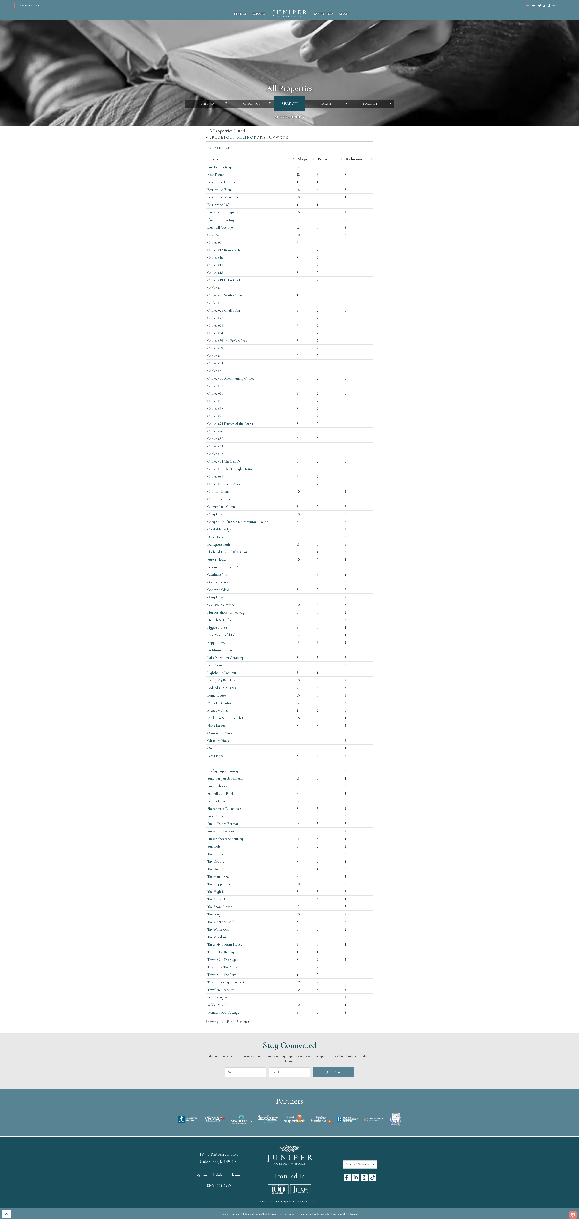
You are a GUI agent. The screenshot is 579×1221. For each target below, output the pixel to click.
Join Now (333, 1072)
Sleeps (302, 159)
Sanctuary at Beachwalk (225, 778)
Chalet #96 (215, 476)
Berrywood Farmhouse (223, 197)
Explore (259, 14)
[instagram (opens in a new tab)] (364, 1177)
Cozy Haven (216, 514)
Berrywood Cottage (221, 182)
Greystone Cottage (221, 605)
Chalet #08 (215, 242)
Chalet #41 (215, 356)
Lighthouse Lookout (221, 673)
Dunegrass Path (218, 544)
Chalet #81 (215, 446)
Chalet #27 (215, 318)
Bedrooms (325, 159)
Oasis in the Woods (221, 733)
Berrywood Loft (218, 205)
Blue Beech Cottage (221, 220)
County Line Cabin (221, 507)
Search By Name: (219, 148)
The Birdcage (216, 854)
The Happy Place (219, 884)
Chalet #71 (215, 416)
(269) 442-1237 (219, 1185)
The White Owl (218, 929)
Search (290, 103)
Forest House (216, 559)
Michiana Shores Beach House (229, 718)
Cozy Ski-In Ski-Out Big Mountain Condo (237, 522)
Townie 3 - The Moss (222, 967)
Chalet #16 (215, 257)
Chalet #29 (215, 325)
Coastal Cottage (219, 491)
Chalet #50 (215, 371)
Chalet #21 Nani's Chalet (225, 295)
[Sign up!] (544, 5)
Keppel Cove (216, 642)
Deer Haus (215, 537)
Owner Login (304, 1213)
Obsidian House (218, 741)
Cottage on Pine (219, 499)
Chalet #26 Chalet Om (223, 310)
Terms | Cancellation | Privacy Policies (282, 1201)
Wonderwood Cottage (223, 1012)
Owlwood (214, 748)
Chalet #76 (215, 431)
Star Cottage (216, 816)
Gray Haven (216, 597)
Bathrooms (354, 159)
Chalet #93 (215, 454)
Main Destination (220, 703)
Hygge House (217, 627)
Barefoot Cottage (220, 167)
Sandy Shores (217, 786)
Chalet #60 (215, 393)
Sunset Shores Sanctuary (225, 839)
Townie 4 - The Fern (221, 975)
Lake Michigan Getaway (225, 657)
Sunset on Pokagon (221, 831)
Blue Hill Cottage (220, 227)
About (344, 14)
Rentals (240, 14)
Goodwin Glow (218, 590)
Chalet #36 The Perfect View (227, 340)
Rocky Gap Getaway (222, 771)
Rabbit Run (215, 763)
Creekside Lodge (219, 529)
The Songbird (217, 914)
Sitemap (289, 1213)
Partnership (323, 14)
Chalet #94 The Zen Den (224, 461)
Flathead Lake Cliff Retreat (227, 552)
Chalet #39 (215, 348)
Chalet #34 (215, 333)
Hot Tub (316, 1201)
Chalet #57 (215, 386)
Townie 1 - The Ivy (220, 952)
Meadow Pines (217, 710)
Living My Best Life (221, 680)
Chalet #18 (215, 273)
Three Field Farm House (224, 944)
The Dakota (216, 869)
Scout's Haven (217, 801)
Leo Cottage (216, 665)
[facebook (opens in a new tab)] (347, 1177)
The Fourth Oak (219, 876)
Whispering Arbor (220, 997)
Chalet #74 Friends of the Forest (230, 423)
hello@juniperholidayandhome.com (219, 1175)
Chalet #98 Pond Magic (224, 484)
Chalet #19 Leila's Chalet (225, 280)
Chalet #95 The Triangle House (230, 469)
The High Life (217, 891)
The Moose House (220, 899)
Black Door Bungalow (223, 212)
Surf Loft (213, 846)
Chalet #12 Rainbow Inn (225, 250)
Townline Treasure (220, 990)
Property (215, 159)
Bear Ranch (215, 174)
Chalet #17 (215, 265)
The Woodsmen (218, 937)
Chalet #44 (215, 363)
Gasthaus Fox (217, 574)
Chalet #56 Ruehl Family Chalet (230, 378)
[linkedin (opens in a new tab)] (355, 1177)
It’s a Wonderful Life (221, 635)
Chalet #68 (215, 408)
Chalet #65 (215, 401)
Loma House (216, 695)
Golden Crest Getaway (223, 582)
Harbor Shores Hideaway (226, 612)
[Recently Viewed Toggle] (533, 5)
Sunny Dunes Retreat (222, 824)
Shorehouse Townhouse (224, 808)
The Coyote (215, 861)
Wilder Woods (217, 1005)
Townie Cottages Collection (227, 982)
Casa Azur (215, 235)
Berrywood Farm (219, 189)
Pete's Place (215, 756)
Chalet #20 (215, 288)
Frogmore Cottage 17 (222, 567)
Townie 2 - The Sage (222, 959)
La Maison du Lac (220, 650)
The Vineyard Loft (220, 922)
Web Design (320, 1213)
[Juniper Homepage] (527, 5)
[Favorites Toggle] (539, 5)
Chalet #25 (215, 303)
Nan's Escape (216, 725)
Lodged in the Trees (221, 688)
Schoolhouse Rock (220, 793)
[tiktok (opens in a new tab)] (372, 1177)
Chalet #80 (215, 439)
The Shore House (219, 907)
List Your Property (28, 5)
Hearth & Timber (220, 620)
